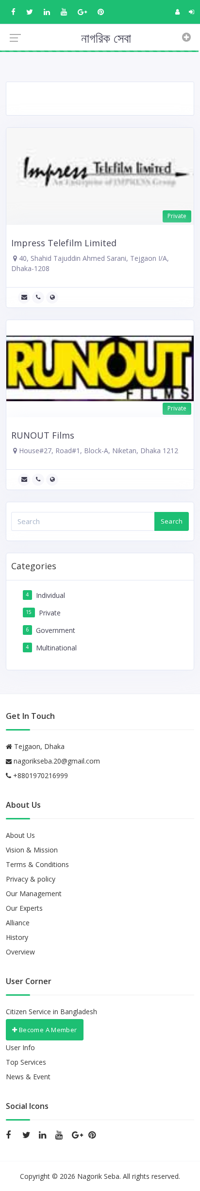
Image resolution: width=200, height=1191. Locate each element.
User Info (20, 1047)
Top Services (26, 1062)
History (17, 937)
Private (50, 612)
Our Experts (24, 908)
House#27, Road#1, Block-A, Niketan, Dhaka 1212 (97, 450)
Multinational (56, 647)
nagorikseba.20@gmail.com (57, 761)
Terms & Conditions (37, 864)
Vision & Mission (32, 849)
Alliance (18, 922)
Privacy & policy (30, 879)
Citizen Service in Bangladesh (51, 1011)
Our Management (34, 893)
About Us (20, 835)
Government (55, 630)
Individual (50, 595)
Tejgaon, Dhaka (38, 746)
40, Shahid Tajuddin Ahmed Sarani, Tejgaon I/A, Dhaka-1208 (90, 263)
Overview (20, 951)
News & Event (28, 1076)
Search (172, 521)
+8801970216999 (39, 775)
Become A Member (47, 1029)
